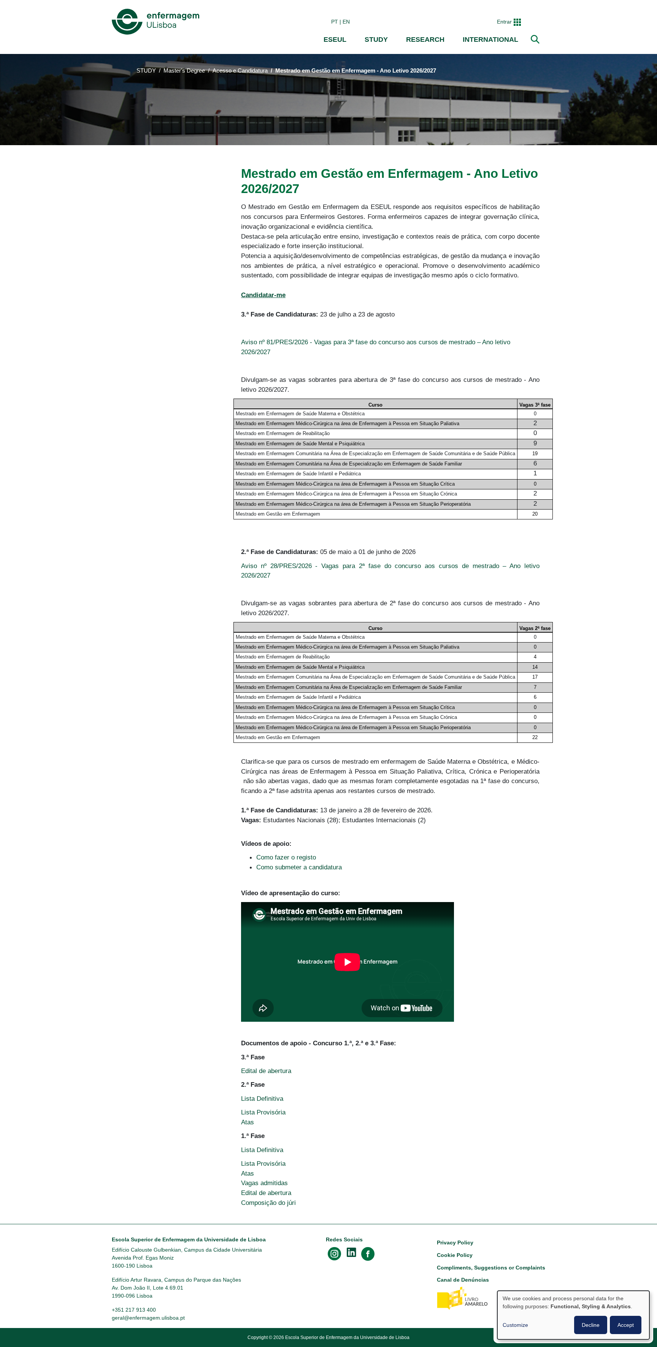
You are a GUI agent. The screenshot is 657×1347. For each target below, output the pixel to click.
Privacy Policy (455, 1242)
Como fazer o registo (286, 857)
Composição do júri (268, 1202)
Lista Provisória (263, 1112)
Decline (591, 1325)
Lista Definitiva (262, 1098)
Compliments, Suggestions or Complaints (491, 1268)
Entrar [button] (504, 22)
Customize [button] (515, 1325)
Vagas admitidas (264, 1183)
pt (334, 22)
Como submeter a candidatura (299, 867)
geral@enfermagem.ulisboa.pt (148, 1318)
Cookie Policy (455, 1255)
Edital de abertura (266, 1071)
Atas (247, 1122)
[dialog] (573, 1315)
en (346, 22)
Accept (625, 1325)
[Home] (157, 21)
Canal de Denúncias (463, 1280)
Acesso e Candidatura (240, 71)
